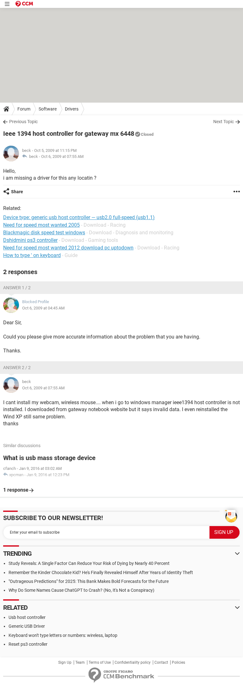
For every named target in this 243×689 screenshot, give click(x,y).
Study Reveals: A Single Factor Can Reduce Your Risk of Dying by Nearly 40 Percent (89, 563)
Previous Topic (23, 121)
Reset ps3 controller (28, 644)
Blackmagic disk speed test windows (44, 233)
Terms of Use (100, 662)
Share (17, 191)
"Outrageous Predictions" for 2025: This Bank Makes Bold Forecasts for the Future (89, 581)
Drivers (71, 108)
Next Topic (223, 121)
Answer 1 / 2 (17, 287)
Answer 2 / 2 (17, 367)
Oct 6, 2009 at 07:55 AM (62, 156)
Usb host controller (27, 617)
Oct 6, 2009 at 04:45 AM (43, 308)
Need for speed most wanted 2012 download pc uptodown (68, 248)
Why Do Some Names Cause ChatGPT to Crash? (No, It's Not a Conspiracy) (81, 590)
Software (48, 108)
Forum (23, 108)
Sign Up (65, 662)
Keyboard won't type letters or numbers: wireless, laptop (63, 635)
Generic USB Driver (27, 626)
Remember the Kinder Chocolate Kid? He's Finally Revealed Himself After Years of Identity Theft (101, 572)
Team (80, 662)
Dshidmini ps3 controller (30, 240)
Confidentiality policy (133, 662)
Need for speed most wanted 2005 (41, 225)
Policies (178, 662)
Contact (161, 662)
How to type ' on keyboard (32, 255)
